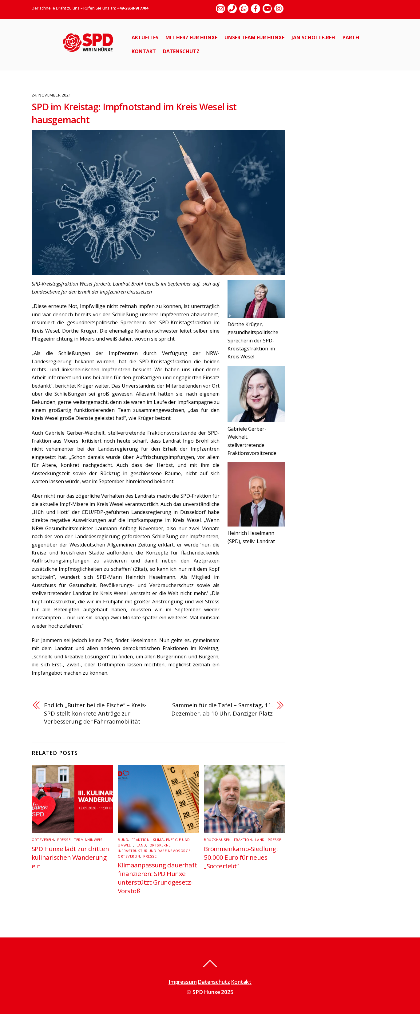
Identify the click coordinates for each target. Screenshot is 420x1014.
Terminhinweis (88, 839)
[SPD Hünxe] (92, 55)
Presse (63, 839)
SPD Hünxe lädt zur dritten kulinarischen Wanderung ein (70, 857)
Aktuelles (145, 37)
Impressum (182, 981)
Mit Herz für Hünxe (191, 37)
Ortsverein (43, 839)
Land (141, 845)
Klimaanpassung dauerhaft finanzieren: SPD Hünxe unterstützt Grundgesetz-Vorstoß (157, 878)
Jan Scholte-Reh (313, 37)
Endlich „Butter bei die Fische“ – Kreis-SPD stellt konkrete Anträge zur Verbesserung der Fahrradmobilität (95, 713)
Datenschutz (181, 51)
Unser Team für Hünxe (254, 37)
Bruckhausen (217, 839)
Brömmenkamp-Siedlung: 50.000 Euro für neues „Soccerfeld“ (241, 857)
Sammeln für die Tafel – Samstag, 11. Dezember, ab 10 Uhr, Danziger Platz (222, 709)
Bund (123, 839)
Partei (351, 37)
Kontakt (144, 51)
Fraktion (140, 839)
